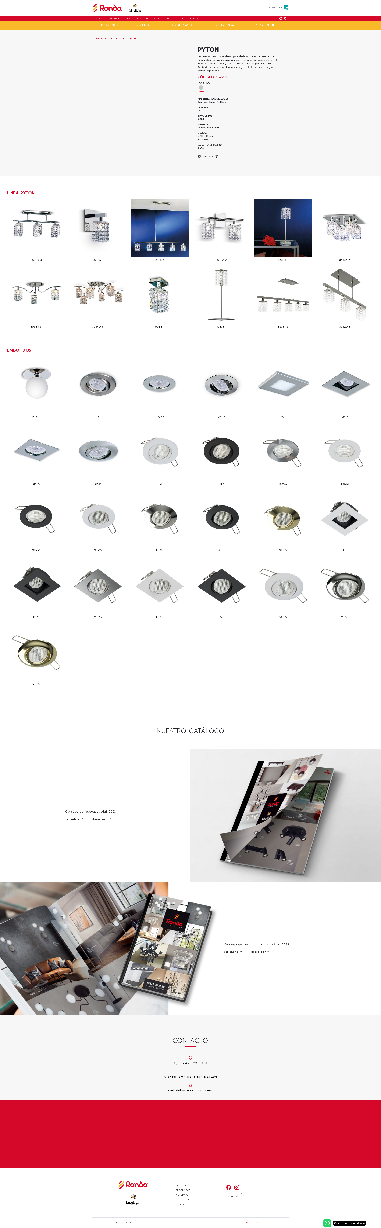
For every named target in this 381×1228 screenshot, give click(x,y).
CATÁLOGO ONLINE (175, 18)
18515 (345, 387)
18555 (98, 454)
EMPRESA (99, 18)
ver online (72, 819)
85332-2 (221, 230)
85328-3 (36, 230)
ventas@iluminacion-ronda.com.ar (190, 1090)
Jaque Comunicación (249, 1222)
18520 (36, 454)
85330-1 (98, 230)
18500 (160, 387)
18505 (221, 387)
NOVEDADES (152, 18)
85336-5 (345, 230)
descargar (100, 819)
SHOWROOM (115, 18)
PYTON (120, 38)
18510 (283, 387)
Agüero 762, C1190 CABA (190, 1063)
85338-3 (36, 297)
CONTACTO (196, 18)
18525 (98, 588)
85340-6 (98, 297)
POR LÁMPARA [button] (225, 25)
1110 (98, 387)
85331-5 (160, 230)
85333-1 (283, 230)
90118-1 (160, 297)
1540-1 (36, 387)
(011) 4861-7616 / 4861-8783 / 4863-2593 (190, 1076)
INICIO (179, 1180)
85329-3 (345, 297)
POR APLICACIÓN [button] (183, 25)
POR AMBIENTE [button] (265, 25)
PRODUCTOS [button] (109, 25)
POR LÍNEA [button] (143, 25)
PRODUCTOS (134, 18)
